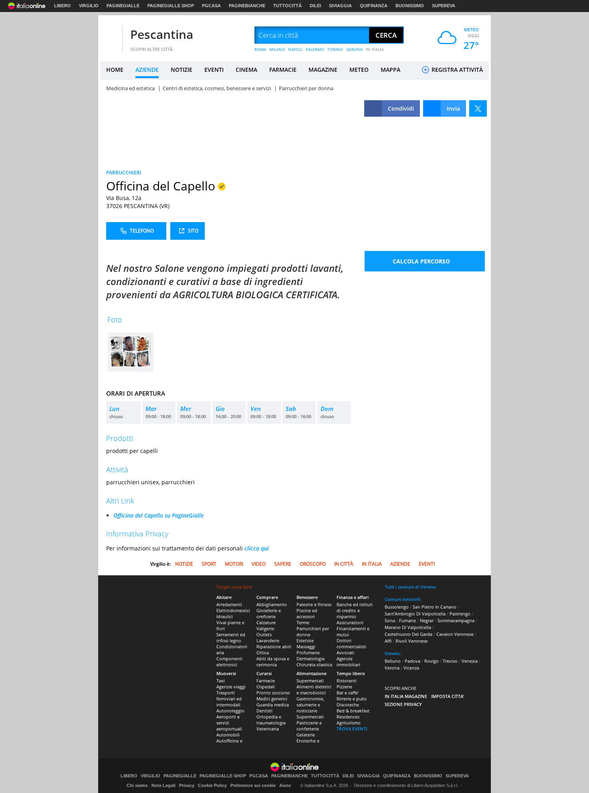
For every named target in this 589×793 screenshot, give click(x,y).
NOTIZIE (181, 69)
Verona (392, 668)
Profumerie (308, 652)
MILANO (277, 49)
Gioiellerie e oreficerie (268, 613)
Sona (390, 620)
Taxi (220, 681)
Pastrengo (460, 614)
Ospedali (265, 687)
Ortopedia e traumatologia (271, 720)
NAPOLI (295, 49)
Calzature (266, 622)
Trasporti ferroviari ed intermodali (229, 699)
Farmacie (265, 681)
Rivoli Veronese (411, 641)
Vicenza (411, 668)
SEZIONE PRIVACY (403, 704)
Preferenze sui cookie (253, 785)
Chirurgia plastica (314, 665)
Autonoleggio (230, 711)
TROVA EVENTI (352, 729)
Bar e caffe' (348, 693)
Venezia (470, 661)
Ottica (262, 652)
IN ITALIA (375, 49)
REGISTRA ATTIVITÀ (456, 69)
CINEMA (246, 69)
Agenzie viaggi (231, 687)
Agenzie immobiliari (348, 661)
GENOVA (354, 49)
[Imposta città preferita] (110, 35)
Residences (348, 717)
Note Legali (163, 785)
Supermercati (310, 681)
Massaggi (306, 646)
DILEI (315, 5)
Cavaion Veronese (455, 634)
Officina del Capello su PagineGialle (158, 515)
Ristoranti (347, 681)
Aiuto (285, 785)
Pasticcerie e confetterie (309, 726)
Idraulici (224, 616)
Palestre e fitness (314, 604)
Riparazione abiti (273, 646)
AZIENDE (147, 69)
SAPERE (282, 563)
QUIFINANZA (373, 5)
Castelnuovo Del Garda (408, 634)
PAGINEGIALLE (123, 5)
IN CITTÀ (343, 563)
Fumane (407, 620)
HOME (114, 69)
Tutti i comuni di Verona (410, 587)
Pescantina (161, 34)
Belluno (393, 661)
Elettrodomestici (233, 610)
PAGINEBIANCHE (247, 5)
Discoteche (348, 705)
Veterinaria (267, 729)
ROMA (260, 49)
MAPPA (390, 69)
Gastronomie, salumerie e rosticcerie (311, 705)
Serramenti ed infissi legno (230, 637)
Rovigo (431, 661)
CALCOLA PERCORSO (421, 261)
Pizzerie (344, 687)
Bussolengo (397, 607)
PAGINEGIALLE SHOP (170, 5)
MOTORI (234, 563)
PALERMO (315, 49)
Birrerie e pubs (352, 699)
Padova (412, 661)
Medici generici (271, 699)
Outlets (264, 634)
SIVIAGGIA (340, 5)
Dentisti (264, 711)
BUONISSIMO (409, 5)
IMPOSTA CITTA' (447, 696)
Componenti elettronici (229, 661)
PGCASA (211, 5)
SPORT (209, 563)
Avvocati (345, 652)
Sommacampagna (456, 620)
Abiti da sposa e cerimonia (272, 661)
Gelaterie (306, 735)
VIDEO (259, 563)
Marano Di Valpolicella (408, 627)
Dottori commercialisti (351, 643)
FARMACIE (283, 69)
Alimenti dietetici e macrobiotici (314, 690)
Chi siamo (137, 785)
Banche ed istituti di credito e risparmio (355, 610)
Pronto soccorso (273, 693)
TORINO (335, 49)
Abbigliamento (271, 604)
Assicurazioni (350, 622)
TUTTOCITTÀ (287, 5)
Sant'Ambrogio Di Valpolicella (415, 614)
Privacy (186, 785)
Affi (388, 641)
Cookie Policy (212, 785)
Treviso (450, 661)
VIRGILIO (89, 5)
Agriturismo (349, 723)
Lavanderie (267, 640)
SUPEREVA (443, 5)
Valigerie (265, 628)
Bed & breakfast (353, 711)
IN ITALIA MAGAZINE (406, 696)
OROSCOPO (313, 563)
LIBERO (62, 5)
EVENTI (214, 69)
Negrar (427, 620)
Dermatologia (311, 658)
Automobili (228, 735)
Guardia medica (272, 705)
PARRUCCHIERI (123, 172)
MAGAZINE (323, 69)
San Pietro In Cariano (434, 607)
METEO (359, 69)
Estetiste (305, 640)
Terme (303, 622)
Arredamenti (229, 604)
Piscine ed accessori (307, 613)
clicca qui (256, 548)
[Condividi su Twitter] (478, 108)
